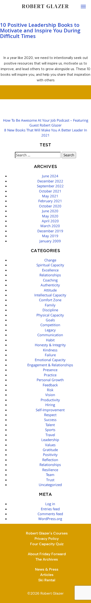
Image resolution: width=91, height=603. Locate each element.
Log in (50, 503)
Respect (50, 414)
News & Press (46, 569)
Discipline (50, 310)
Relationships (50, 275)
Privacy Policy (47, 538)
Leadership (50, 439)
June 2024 (50, 176)
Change (50, 260)
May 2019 (50, 235)
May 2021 (50, 196)
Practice (50, 375)
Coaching (50, 280)
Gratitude (50, 449)
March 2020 (50, 225)
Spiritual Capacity (50, 265)
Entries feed (50, 509)
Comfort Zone (50, 300)
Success (50, 419)
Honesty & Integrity (50, 345)
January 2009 (50, 241)
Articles (46, 574)
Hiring (50, 404)
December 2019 (50, 231)
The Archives (46, 559)
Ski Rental (46, 580)
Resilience (50, 469)
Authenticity (50, 285)
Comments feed (50, 513)
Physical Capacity (50, 315)
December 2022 (50, 181)
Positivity (50, 454)
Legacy (50, 330)
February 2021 (50, 201)
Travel (50, 434)
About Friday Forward (47, 554)
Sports (50, 429)
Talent (50, 424)
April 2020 (50, 221)
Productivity (50, 399)
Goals (50, 320)
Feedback (50, 385)
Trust (50, 479)
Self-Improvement (50, 410)
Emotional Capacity (50, 359)
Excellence (50, 270)
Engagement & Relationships (50, 365)
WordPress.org (50, 518)
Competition (50, 324)
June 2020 (50, 211)
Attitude (50, 290)
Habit (50, 340)
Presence (50, 369)
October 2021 (50, 191)
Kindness (50, 350)
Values (50, 444)
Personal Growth (50, 379)
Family (50, 305)
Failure (50, 355)
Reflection (50, 459)
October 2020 (50, 206)
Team (50, 474)
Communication (50, 334)
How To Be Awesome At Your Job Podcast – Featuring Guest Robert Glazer (45, 122)
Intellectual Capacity (50, 295)
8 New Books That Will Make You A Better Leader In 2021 (45, 132)
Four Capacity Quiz (46, 543)
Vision (50, 394)
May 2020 (50, 216)
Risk (50, 389)
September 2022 (50, 186)
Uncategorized (50, 484)
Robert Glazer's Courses (47, 533)
